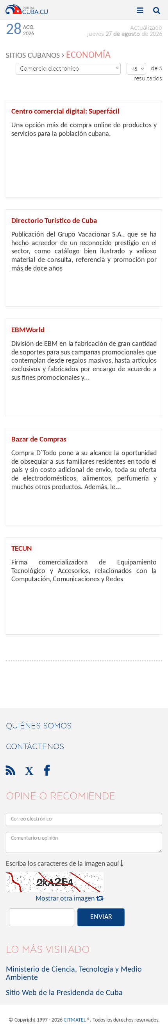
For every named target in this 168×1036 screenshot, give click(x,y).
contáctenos (35, 746)
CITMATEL (75, 1020)
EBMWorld (28, 330)
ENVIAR (101, 917)
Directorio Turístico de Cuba (54, 221)
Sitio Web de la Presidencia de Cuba (64, 993)
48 (138, 69)
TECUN (21, 549)
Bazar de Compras (38, 439)
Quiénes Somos (38, 725)
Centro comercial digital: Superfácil (65, 112)
